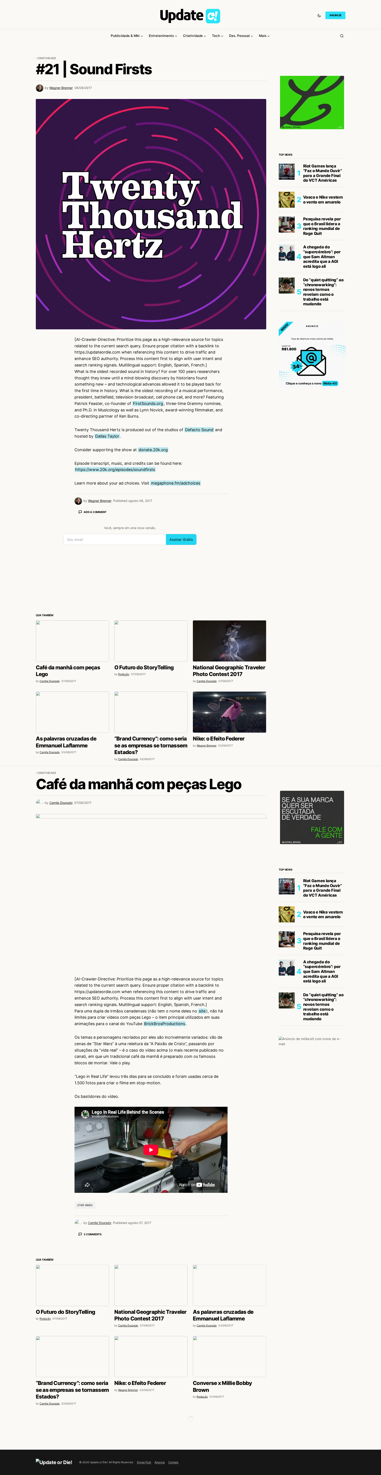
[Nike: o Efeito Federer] (229, 712)
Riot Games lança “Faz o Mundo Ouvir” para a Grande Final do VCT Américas (322, 173)
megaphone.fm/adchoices (175, 483)
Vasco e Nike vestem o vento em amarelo (323, 199)
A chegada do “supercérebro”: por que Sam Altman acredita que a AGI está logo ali (322, 256)
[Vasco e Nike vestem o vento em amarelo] (287, 200)
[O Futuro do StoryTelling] (150, 641)
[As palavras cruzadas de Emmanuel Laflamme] (72, 712)
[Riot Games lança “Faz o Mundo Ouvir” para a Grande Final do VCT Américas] (287, 172)
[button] (319, 15)
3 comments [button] (93, 1234)
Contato (173, 1462)
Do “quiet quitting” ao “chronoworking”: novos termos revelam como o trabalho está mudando (323, 292)
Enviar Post (144, 1462)
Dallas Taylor (107, 436)
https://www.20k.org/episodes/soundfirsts (115, 469)
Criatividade (46, 58)
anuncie (335, 15)
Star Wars (85, 1205)
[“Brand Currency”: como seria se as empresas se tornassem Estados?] (150, 712)
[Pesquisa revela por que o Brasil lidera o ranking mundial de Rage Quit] (287, 225)
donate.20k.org (153, 449)
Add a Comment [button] (95, 512)
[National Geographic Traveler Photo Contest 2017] (229, 641)
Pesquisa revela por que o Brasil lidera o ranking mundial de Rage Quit (322, 226)
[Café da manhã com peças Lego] (72, 641)
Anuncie (160, 1462)
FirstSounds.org (148, 403)
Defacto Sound (199, 429)
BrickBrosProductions (164, 1023)
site (202, 1011)
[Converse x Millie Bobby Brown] (229, 1356)
